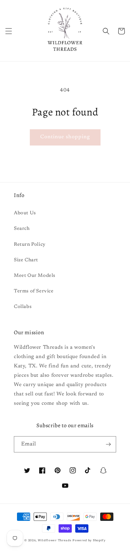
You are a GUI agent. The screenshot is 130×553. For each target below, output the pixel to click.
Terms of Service (34, 291)
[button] (8, 31)
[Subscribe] (108, 444)
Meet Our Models (34, 275)
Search (22, 228)
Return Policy (30, 244)
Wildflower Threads (54, 540)
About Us (25, 213)
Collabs (23, 306)
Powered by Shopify (89, 540)
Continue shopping (65, 137)
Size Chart (26, 260)
